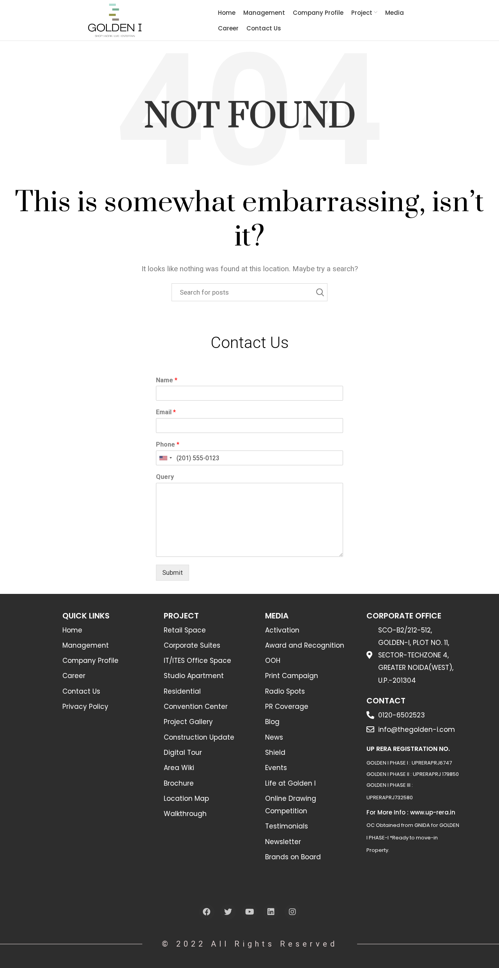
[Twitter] (228, 912)
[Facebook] (206, 912)
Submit (172, 572)
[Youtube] (249, 912)
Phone (167, 444)
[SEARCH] (317, 292)
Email (166, 412)
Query (165, 476)
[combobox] (165, 458)
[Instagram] (292, 912)
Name (166, 380)
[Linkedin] (271, 912)
